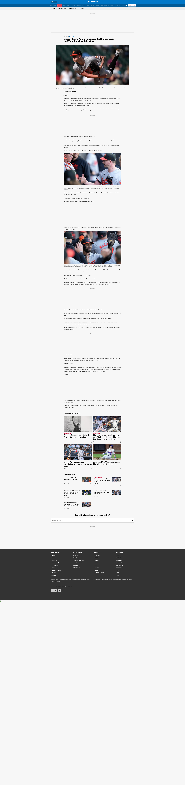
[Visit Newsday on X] (55, 590)
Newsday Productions (78, 560)
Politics (96, 562)
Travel (117, 572)
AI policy (129, 579)
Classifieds (75, 565)
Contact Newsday (96, 579)
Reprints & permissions (106, 579)
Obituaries (118, 557)
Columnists (81, 8)
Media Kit (75, 555)
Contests (54, 572)
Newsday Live (55, 565)
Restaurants (79, 5)
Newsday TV (117, 5)
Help (125, 579)
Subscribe (54, 557)
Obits (111, 5)
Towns (96, 570)
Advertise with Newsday (118, 579)
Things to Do (99, 5)
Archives (54, 575)
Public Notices (76, 567)
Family (117, 570)
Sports (59, 5)
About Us (54, 555)
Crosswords (119, 560)
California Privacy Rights (80, 579)
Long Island (53, 5)
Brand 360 (75, 557)
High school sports (99, 572)
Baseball (53, 8)
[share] (91, 441)
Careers (53, 567)
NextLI (117, 575)
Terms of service (54, 579)
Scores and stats (72, 8)
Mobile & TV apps (56, 570)
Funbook (118, 555)
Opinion (86, 5)
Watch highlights (62, 8)
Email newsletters (56, 562)
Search (124, 5)
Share (66, 95)
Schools (106, 5)
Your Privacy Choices (55, 581)
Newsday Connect (77, 562)
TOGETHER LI (131, 5)
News (64, 5)
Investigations (71, 5)
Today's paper (55, 560)
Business (92, 5)
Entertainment (119, 565)
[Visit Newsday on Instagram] (59, 590)
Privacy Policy (71, 579)
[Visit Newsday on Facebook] (52, 590)
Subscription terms (63, 579)
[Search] (132, 520)
